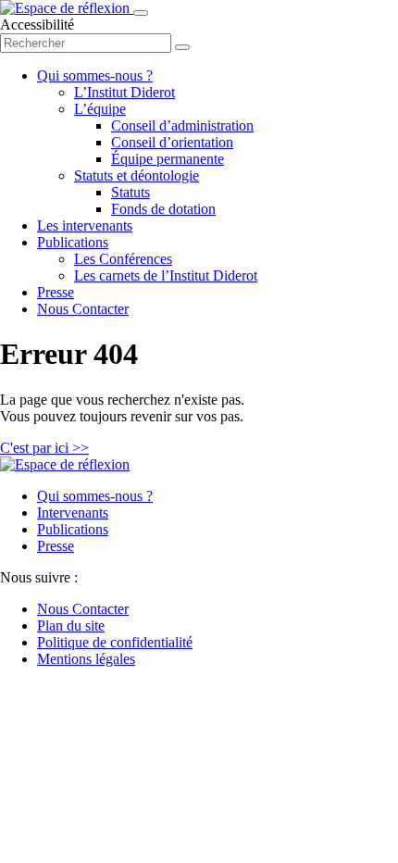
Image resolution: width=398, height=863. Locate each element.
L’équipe (100, 109)
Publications (72, 242)
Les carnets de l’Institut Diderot (165, 275)
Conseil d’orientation (172, 142)
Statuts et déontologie (136, 175)
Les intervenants (84, 225)
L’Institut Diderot (124, 92)
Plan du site (71, 625)
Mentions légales (86, 659)
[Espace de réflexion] (66, 8)
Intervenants (72, 512)
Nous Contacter (83, 309)
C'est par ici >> (44, 448)
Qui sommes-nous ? (95, 75)
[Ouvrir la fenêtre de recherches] (182, 47)
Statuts (130, 192)
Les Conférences (123, 259)
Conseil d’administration (182, 125)
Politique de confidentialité (115, 642)
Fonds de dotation (163, 209)
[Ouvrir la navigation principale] (140, 13)
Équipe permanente (167, 159)
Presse (55, 292)
